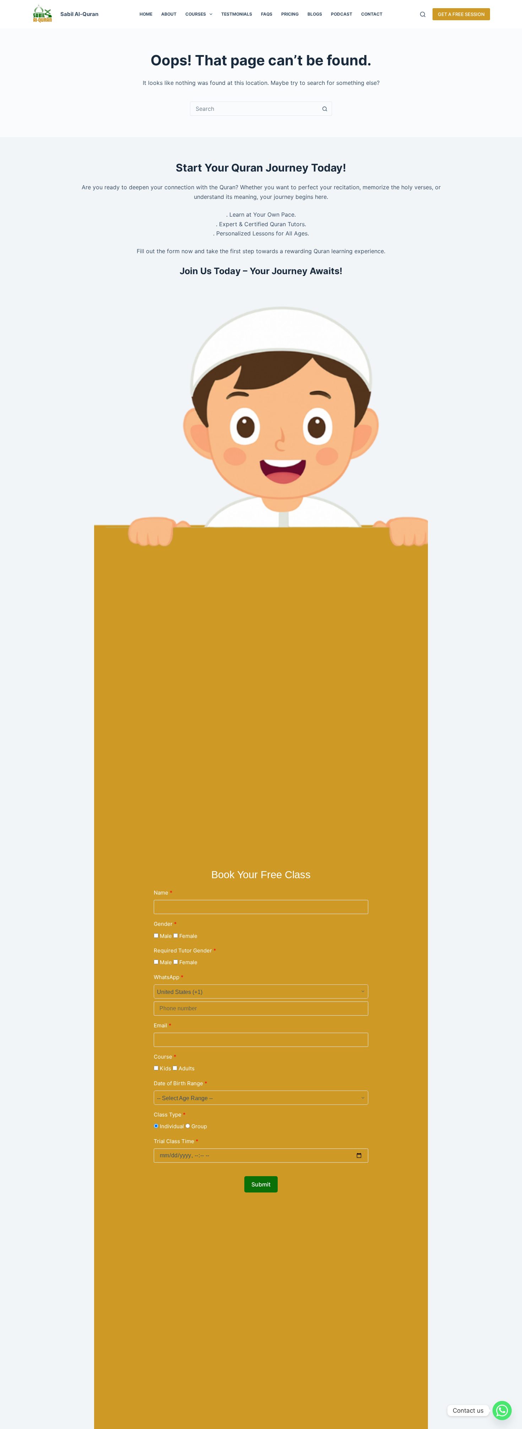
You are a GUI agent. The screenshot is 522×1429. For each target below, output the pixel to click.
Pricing (290, 14)
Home (146, 14)
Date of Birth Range (180, 1083)
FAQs (266, 14)
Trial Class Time (176, 1141)
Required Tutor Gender (185, 950)
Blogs (315, 14)
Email (163, 1025)
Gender (165, 923)
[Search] (422, 14)
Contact (371, 14)
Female (187, 936)
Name (163, 892)
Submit (261, 1184)
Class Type (170, 1114)
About (168, 14)
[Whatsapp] (502, 1410)
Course (165, 1056)
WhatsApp (169, 977)
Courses (195, 14)
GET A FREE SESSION (461, 14)
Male (165, 936)
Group (198, 1126)
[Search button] (324, 109)
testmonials (236, 14)
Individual (171, 1126)
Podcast (341, 14)
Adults (186, 1068)
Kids (164, 1068)
